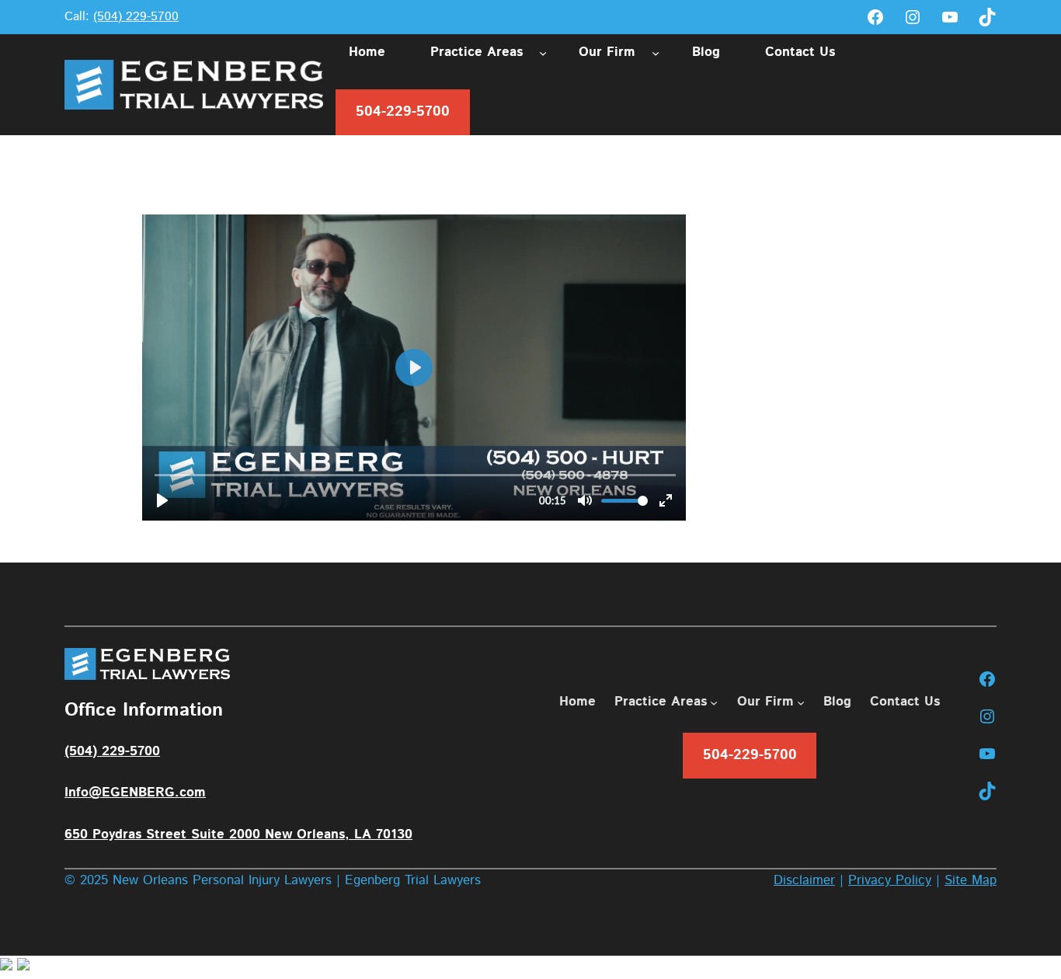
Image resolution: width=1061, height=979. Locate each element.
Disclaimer (804, 880)
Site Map (970, 880)
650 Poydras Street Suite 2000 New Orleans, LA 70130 (238, 834)
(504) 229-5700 (136, 17)
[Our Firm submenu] (655, 52)
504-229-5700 (403, 112)
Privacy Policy (889, 880)
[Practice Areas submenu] (543, 52)
